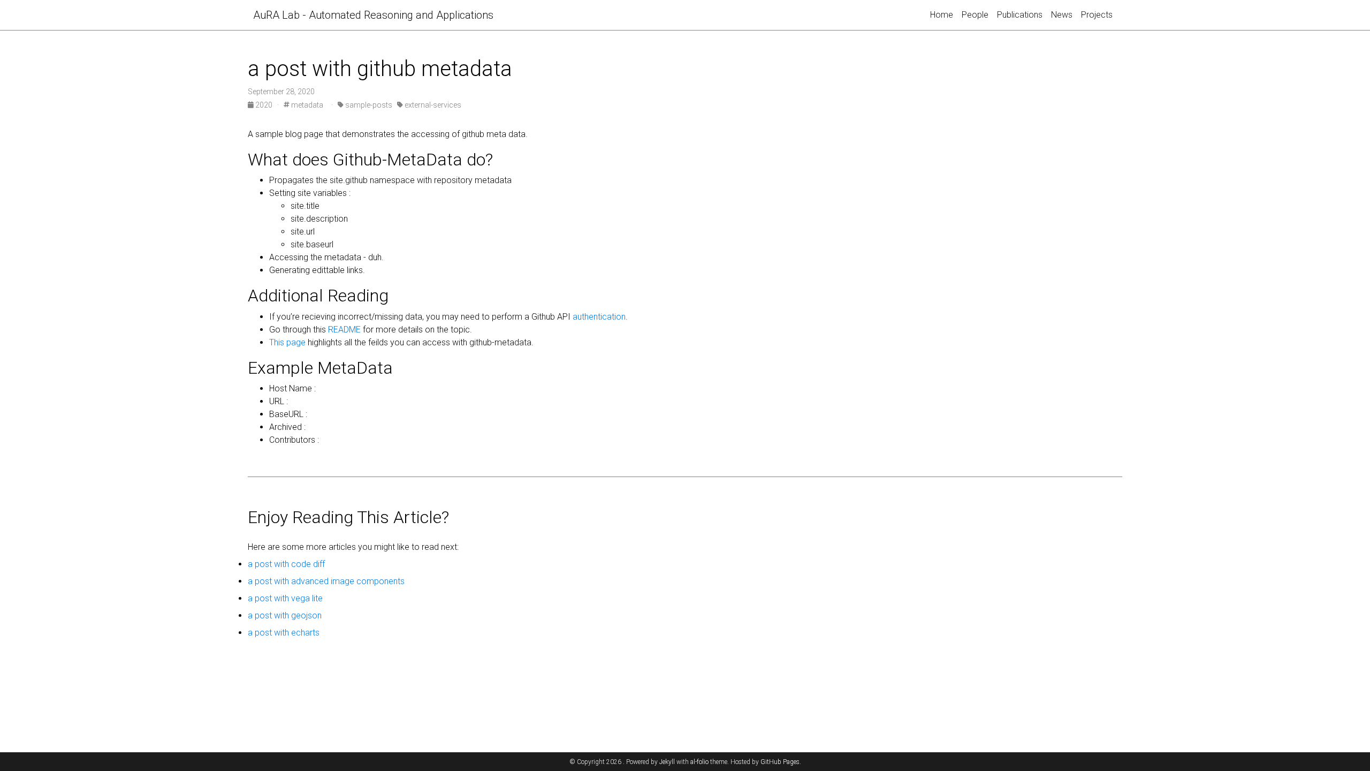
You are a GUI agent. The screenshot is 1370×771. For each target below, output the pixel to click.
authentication (598, 317)
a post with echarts (283, 633)
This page (287, 342)
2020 (264, 105)
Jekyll (667, 762)
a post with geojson (285, 615)
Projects (1097, 15)
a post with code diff (286, 564)
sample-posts (368, 105)
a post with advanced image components (326, 581)
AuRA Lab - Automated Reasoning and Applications (373, 15)
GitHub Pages (780, 762)
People (975, 15)
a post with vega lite (285, 598)
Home (941, 15)
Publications (1019, 15)
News (1061, 15)
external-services (432, 105)
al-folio (699, 762)
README (344, 329)
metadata (306, 105)
